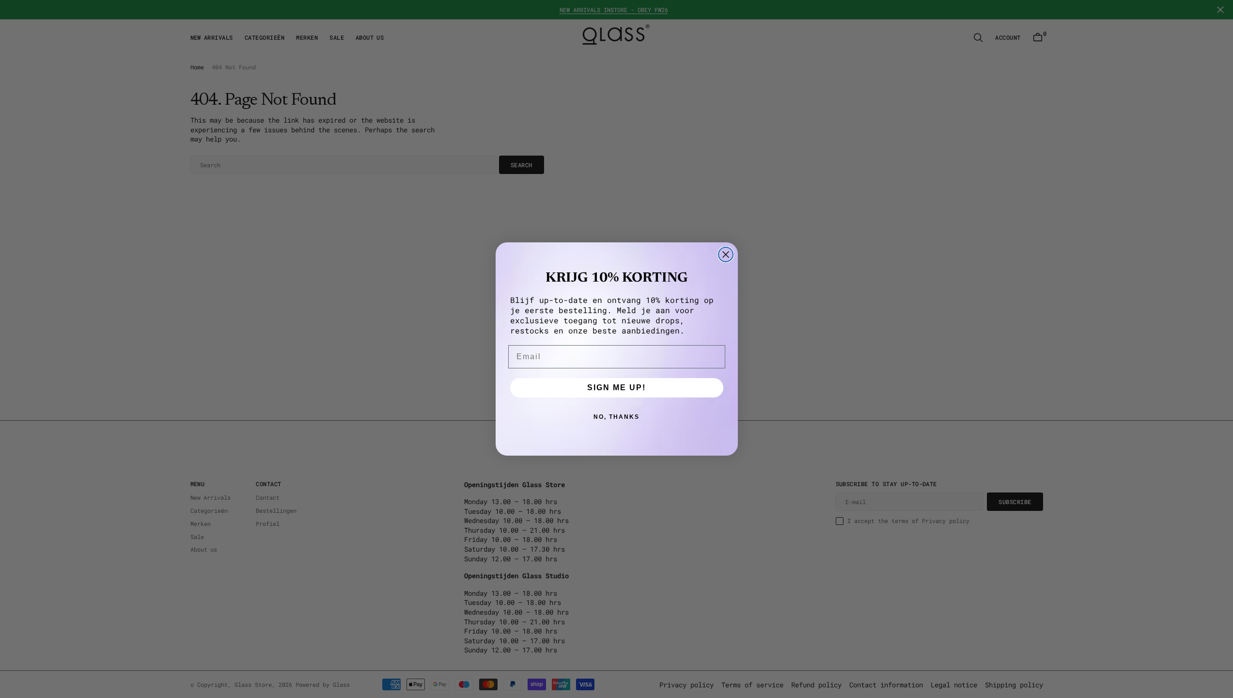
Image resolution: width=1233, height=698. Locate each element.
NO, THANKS (616, 416)
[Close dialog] (725, 254)
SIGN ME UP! (616, 387)
